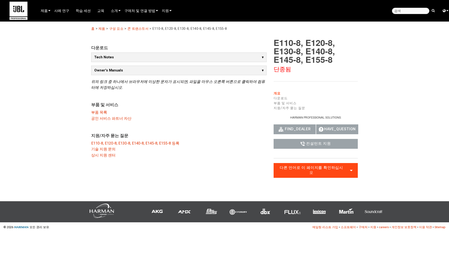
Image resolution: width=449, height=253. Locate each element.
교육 (100, 10)
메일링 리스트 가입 (325, 227)
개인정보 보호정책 (403, 227)
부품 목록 (99, 112)
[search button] (433, 10)
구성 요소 (116, 29)
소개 (114, 10)
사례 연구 (61, 10)
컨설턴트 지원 (318, 143)
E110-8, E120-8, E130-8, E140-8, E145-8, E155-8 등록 (135, 143)
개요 (277, 93)
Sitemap (440, 227)
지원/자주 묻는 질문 (289, 108)
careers (384, 227)
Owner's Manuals (108, 70)
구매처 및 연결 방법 (139, 10)
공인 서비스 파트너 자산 (111, 118)
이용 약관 (425, 227)
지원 (165, 10)
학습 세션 (83, 10)
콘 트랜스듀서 (137, 29)
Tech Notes (104, 57)
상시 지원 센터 (103, 155)
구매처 (363, 227)
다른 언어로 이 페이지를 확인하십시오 (311, 170)
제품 (44, 10)
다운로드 (281, 98)
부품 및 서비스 (285, 103)
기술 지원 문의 (103, 149)
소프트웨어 (348, 227)
